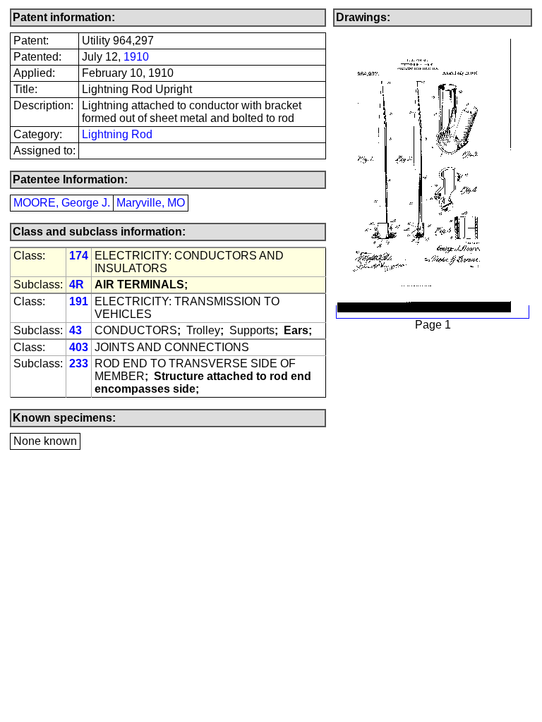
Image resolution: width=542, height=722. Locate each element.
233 (78, 363)
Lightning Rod (117, 134)
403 (78, 347)
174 (78, 256)
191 (78, 301)
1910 (136, 57)
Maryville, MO (150, 203)
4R (76, 284)
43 (75, 330)
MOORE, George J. (61, 203)
